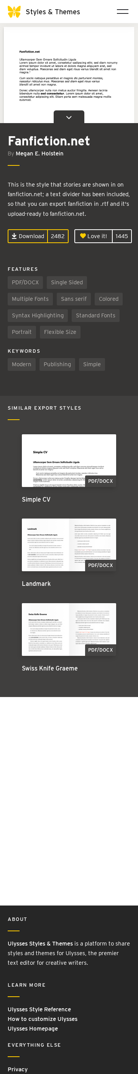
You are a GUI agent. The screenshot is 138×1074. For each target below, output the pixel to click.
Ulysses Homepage (33, 1028)
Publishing (57, 364)
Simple (92, 364)
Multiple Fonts (30, 298)
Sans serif (74, 298)
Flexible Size (60, 332)
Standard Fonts (95, 315)
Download (30, 236)
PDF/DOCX (25, 282)
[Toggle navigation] (122, 11)
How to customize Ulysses (42, 1019)
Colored (108, 298)
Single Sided (67, 282)
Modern (21, 364)
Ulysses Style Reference (39, 1009)
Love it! (96, 236)
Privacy (18, 1069)
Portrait (22, 332)
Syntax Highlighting (38, 315)
